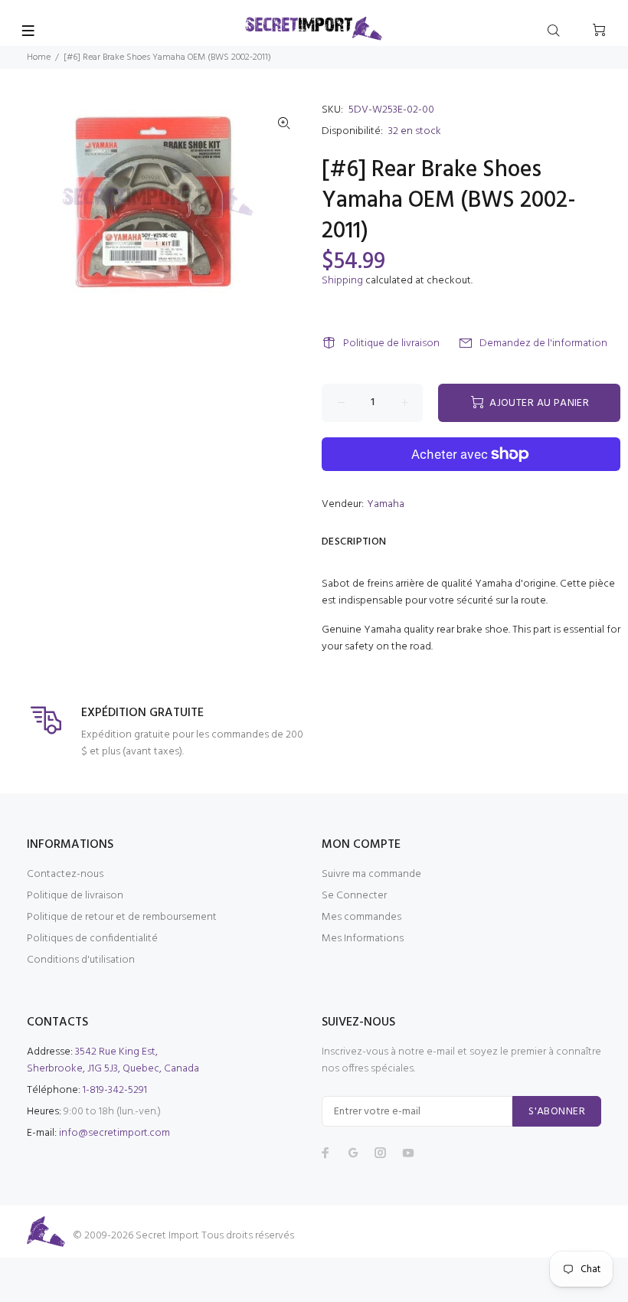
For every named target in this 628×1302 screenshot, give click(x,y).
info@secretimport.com (114, 1133)
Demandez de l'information (543, 343)
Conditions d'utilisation (81, 960)
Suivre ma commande (371, 874)
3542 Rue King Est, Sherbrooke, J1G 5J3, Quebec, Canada (113, 1060)
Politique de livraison (391, 343)
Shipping (342, 281)
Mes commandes (361, 917)
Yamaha (385, 504)
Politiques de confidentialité (92, 938)
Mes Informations (363, 938)
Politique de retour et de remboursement (122, 917)
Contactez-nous (65, 874)
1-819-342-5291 (115, 1090)
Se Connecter (354, 896)
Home (39, 57)
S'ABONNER (556, 1111)
